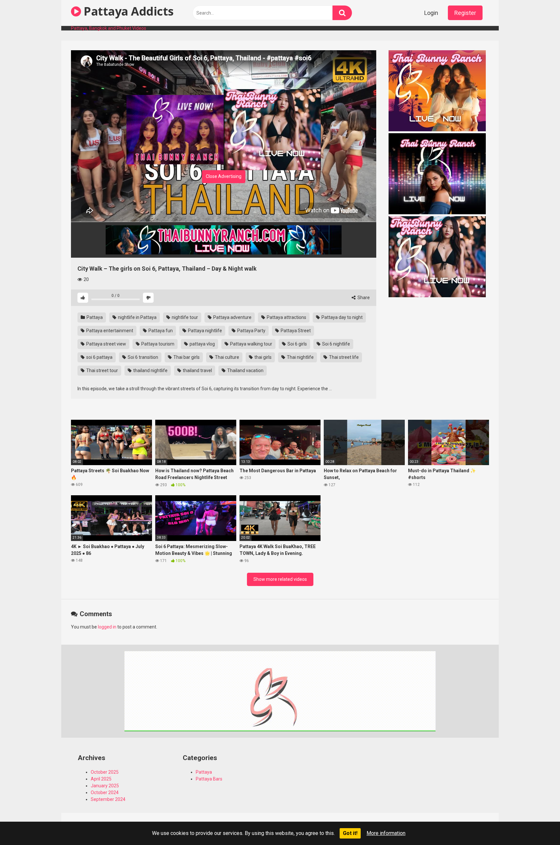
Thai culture (226, 357)
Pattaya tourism (157, 343)
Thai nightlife (300, 357)
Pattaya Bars (209, 778)
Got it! (350, 833)
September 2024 (108, 799)
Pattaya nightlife (204, 330)
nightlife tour (184, 317)
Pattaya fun (160, 330)
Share (363, 297)
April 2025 (101, 778)
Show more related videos (280, 579)
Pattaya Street (295, 330)
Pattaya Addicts (127, 11)
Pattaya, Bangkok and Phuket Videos (108, 28)
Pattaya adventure (231, 317)
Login (431, 12)
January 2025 (105, 785)
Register (465, 12)
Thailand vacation (244, 370)
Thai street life (343, 357)
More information (386, 833)
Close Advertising (223, 176)
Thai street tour (101, 370)
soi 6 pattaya (98, 357)
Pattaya (94, 317)
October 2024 (105, 792)
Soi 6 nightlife (335, 343)
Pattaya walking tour (250, 343)
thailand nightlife (150, 370)
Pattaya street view (105, 343)
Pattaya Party (250, 330)
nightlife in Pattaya (137, 317)
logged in (107, 626)
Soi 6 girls (296, 343)
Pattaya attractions (286, 317)
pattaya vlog (202, 343)
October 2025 (105, 772)
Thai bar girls (186, 357)
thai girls (262, 357)
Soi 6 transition (142, 357)
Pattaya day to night (342, 317)
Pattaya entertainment (109, 330)
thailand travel (197, 370)
